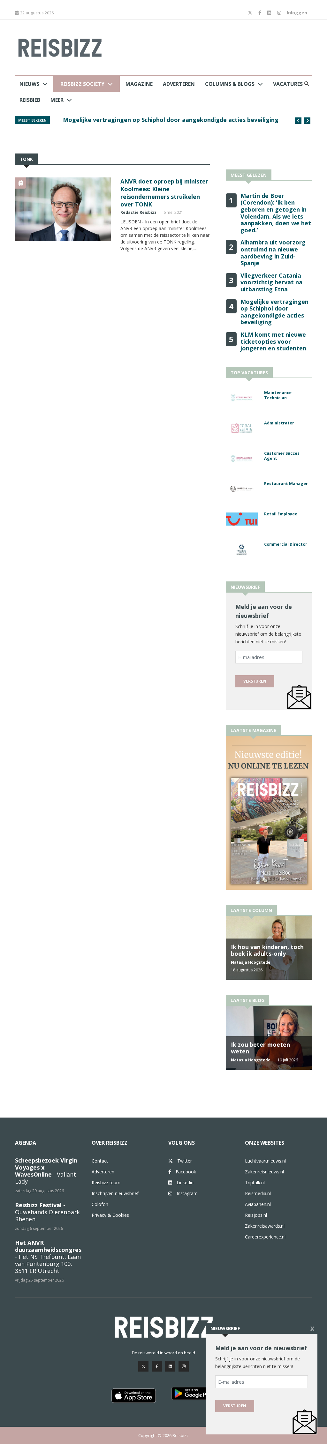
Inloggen (297, 13)
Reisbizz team (106, 1182)
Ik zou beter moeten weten (260, 1048)
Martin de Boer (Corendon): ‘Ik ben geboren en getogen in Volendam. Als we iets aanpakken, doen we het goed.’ (167, 123)
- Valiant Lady (46, 1170)
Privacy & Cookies (110, 1215)
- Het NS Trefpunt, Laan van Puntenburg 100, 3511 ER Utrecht (48, 1257)
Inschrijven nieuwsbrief (115, 1193)
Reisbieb (29, 99)
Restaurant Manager (286, 483)
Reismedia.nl (258, 1193)
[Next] (307, 120)
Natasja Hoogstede (250, 962)
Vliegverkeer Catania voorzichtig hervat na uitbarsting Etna (271, 282)
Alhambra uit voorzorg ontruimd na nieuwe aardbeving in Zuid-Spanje (273, 252)
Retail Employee (280, 514)
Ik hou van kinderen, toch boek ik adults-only (267, 950)
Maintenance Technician (278, 395)
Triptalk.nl (255, 1182)
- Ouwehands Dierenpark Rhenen (47, 1212)
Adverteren (179, 83)
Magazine (139, 83)
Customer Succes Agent (282, 456)
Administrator (279, 423)
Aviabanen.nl (258, 1204)
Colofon (100, 1204)
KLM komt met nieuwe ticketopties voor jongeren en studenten (273, 341)
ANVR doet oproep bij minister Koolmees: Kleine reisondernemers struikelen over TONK (164, 192)
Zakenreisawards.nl (265, 1226)
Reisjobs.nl (256, 1215)
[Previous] (298, 120)
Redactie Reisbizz (138, 212)
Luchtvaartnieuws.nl (265, 1161)
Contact (100, 1161)
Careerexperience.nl (265, 1237)
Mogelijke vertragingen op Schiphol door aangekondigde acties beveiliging (274, 312)
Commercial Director (285, 544)
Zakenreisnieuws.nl (264, 1172)
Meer (57, 99)
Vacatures (288, 83)
